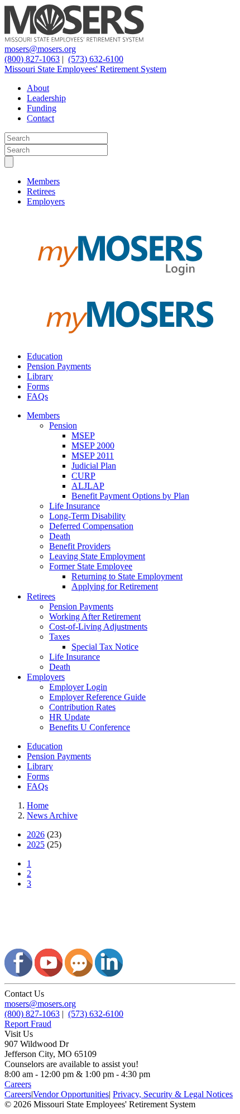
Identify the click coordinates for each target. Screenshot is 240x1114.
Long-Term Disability (87, 516)
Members (43, 181)
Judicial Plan (93, 465)
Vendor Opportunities (71, 1094)
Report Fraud (27, 1024)
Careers (17, 1084)
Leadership (46, 98)
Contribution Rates (82, 707)
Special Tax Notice (104, 646)
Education (45, 356)
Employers (46, 201)
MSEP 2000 (92, 445)
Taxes (59, 636)
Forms (38, 386)
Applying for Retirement (114, 586)
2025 (36, 844)
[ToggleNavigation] (8, 162)
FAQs (37, 396)
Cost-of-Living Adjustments (98, 626)
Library (40, 376)
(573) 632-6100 (95, 59)
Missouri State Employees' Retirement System (85, 69)
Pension (63, 425)
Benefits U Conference (89, 727)
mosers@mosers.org (40, 49)
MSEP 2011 (92, 455)
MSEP (83, 435)
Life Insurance (74, 506)
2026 (36, 834)
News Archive (52, 815)
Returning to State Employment (127, 576)
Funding (41, 108)
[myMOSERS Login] (120, 284)
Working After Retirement (95, 616)
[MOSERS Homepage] (120, 943)
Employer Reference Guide (97, 697)
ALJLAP (87, 486)
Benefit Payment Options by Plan (130, 496)
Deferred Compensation (91, 526)
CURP (83, 475)
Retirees (41, 191)
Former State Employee (90, 566)
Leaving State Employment (97, 556)
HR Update (69, 717)
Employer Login (78, 687)
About (38, 88)
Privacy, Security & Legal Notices (173, 1094)
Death (59, 536)
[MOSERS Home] (74, 39)
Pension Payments (59, 366)
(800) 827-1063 (32, 59)
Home (38, 805)
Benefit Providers (80, 546)
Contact (40, 118)
